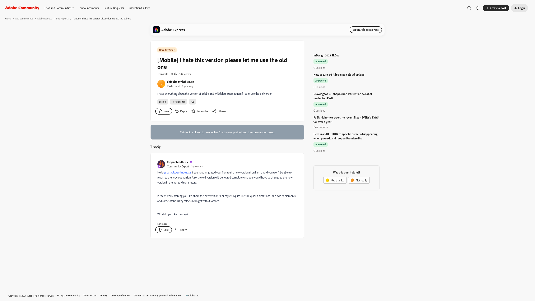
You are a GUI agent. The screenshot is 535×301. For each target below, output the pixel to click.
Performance (178, 101)
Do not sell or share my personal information (157, 295)
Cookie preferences (121, 295)
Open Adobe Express (366, 29)
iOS (192, 101)
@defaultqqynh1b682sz (177, 172)
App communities (24, 18)
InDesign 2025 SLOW (326, 55)
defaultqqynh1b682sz (180, 81)
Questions (319, 67)
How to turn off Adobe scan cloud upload (338, 74)
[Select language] (477, 8)
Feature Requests (114, 8)
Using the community (68, 295)
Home (8, 18)
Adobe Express (44, 18)
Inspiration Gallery (139, 8)
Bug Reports (62, 18)
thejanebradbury (177, 162)
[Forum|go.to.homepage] (22, 8)
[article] (227, 196)
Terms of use (89, 295)
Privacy (103, 295)
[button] (496, 8)
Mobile (162, 101)
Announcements (89, 8)
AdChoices (193, 295)
